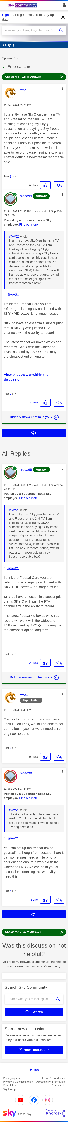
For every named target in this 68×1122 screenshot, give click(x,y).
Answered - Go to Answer (34, 76)
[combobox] (31, 30)
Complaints (9, 1085)
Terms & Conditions (53, 1078)
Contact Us (58, 1085)
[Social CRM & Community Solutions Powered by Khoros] (55, 1113)
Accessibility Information (50, 1081)
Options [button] (7, 58)
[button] (62, 88)
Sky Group (9, 1089)
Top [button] (36, 1070)
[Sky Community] (23, 6)
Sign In (63, 6)
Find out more (28, 224)
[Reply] (59, 185)
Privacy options (12, 1078)
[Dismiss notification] (63, 17)
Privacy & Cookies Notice (18, 1081)
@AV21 (14, 236)
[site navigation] (4, 5)
